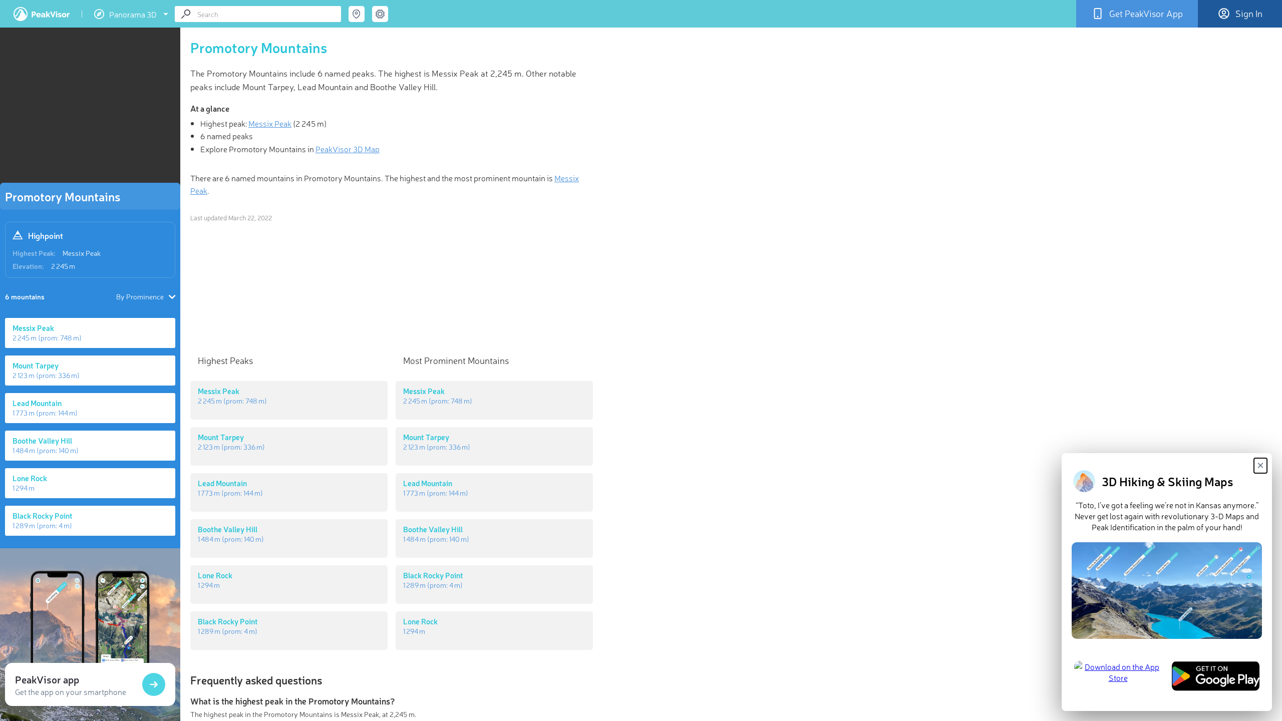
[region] (90, 108)
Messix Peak (82, 252)
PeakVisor (42, 14)
